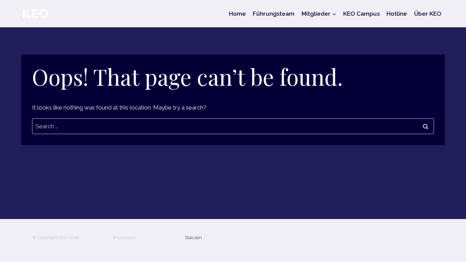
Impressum (124, 237)
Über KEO (427, 13)
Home (237, 13)
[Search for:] (233, 126)
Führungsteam (273, 13)
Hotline (397, 13)
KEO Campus (361, 13)
